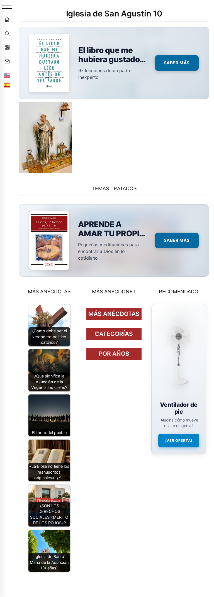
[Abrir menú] (7, 6)
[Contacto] (7, 61)
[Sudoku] (7, 47)
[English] (7, 75)
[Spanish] (7, 85)
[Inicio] (7, 19)
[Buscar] (7, 33)
